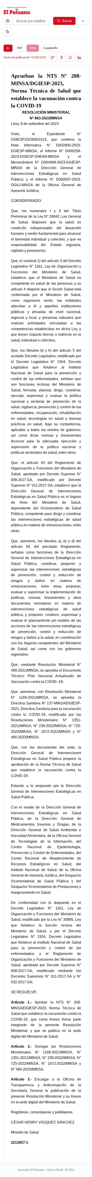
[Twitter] (52, 57)
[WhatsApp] (70, 57)
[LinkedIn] (79, 57)
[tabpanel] (46, 611)
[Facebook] (61, 57)
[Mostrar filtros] (82, 21)
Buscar (67, 21)
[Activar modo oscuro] (8, 31)
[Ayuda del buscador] (8, 21)
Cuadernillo (51, 48)
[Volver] (8, 48)
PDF (19, 48)
